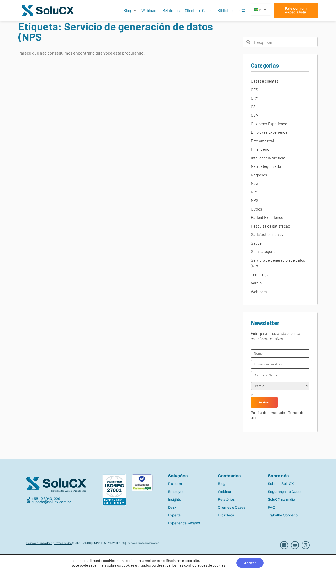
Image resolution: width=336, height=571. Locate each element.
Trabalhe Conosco (283, 515)
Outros (256, 209)
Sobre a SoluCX (281, 484)
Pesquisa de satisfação (270, 226)
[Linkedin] (284, 545)
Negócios (259, 175)
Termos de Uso (63, 543)
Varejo (256, 283)
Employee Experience (269, 132)
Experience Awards (184, 523)
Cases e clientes (264, 81)
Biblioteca (226, 515)
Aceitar (250, 563)
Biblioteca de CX (231, 10)
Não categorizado (266, 166)
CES (254, 89)
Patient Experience (267, 217)
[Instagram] (306, 545)
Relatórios (171, 10)
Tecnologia (260, 274)
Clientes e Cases (198, 10)
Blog (127, 10)
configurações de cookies (204, 565)
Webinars (149, 10)
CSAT (255, 115)
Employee (176, 492)
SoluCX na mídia (281, 500)
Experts (174, 515)
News (255, 183)
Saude (256, 243)
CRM (255, 98)
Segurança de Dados (285, 492)
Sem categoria (263, 251)
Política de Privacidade (39, 543)
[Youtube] (295, 545)
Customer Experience (269, 123)
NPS (254, 192)
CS (253, 106)
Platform (175, 484)
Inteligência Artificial (268, 157)
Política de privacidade (268, 413)
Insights (174, 500)
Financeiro (260, 149)
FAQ (271, 507)
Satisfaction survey (267, 234)
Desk (172, 507)
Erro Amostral (262, 140)
